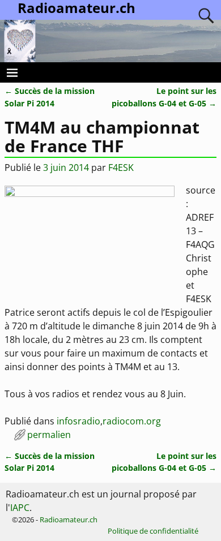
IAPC (19, 507)
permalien (49, 434)
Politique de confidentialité (153, 531)
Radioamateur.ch (68, 519)
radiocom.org (132, 421)
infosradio (78, 421)
